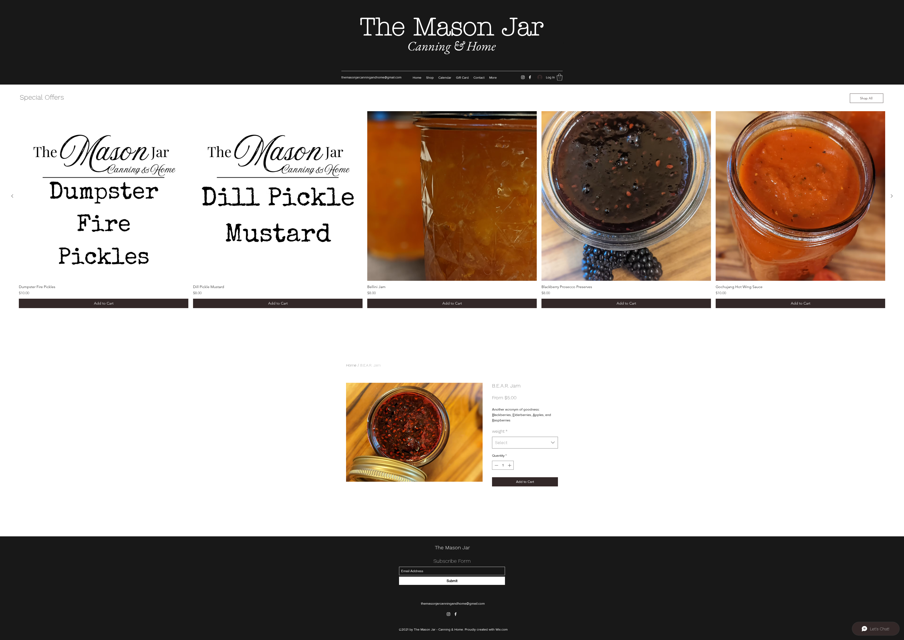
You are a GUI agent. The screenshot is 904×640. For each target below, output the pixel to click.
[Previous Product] (12, 196)
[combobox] (525, 442)
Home (351, 365)
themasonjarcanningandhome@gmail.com (371, 77)
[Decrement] (496, 465)
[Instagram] (523, 77)
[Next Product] (892, 196)
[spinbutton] (503, 465)
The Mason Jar (452, 27)
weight (500, 431)
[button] (559, 77)
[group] (452, 209)
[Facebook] (530, 77)
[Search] (562, 42)
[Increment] (510, 465)
